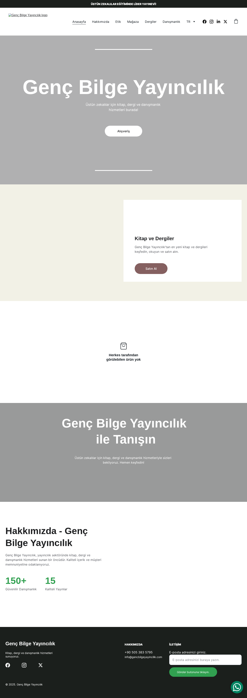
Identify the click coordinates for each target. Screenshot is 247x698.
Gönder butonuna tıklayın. (193, 672)
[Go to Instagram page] (213, 22)
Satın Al (151, 269)
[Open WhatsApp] (237, 687)
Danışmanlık (171, 22)
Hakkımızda (100, 22)
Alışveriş (123, 131)
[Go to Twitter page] (225, 22)
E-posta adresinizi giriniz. (187, 652)
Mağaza (133, 22)
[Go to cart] (236, 22)
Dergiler (150, 22)
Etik (118, 22)
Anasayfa (79, 22)
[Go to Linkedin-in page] (220, 22)
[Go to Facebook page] (206, 22)
